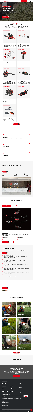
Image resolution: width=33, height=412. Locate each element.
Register (26, 396)
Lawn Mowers (11, 391)
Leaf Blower (9, 81)
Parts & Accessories (9, 118)
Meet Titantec (4, 171)
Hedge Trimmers (12, 388)
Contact (20, 392)
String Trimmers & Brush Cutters (24, 44)
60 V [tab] (26, 205)
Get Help (12, 241)
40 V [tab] (16, 205)
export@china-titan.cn (5, 402)
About (19, 389)
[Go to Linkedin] (29, 381)
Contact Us (4, 252)
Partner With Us (16, 352)
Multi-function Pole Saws (5, 391)
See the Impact (4, 287)
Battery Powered (4, 386)
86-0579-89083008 (5, 405)
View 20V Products (5, 241)
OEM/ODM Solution (20, 385)
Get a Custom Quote (16, 375)
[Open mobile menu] (30, 1)
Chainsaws (9, 44)
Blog (19, 390)
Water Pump (9, 99)
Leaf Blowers (11, 386)
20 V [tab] (6, 205)
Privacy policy (19, 410)
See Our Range (16, 124)
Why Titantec (20, 387)
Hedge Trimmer (23, 81)
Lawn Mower (24, 99)
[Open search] (19, 1)
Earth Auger (24, 62)
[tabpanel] (16, 225)
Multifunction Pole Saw (9, 62)
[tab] (6, 206)
